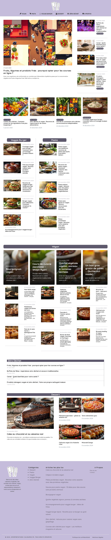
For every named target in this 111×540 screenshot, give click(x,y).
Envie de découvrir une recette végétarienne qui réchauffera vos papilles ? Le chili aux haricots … (101, 318)
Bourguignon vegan (13, 270)
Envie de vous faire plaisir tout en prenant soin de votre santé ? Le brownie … (101, 338)
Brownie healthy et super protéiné (101, 333)
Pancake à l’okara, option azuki (65, 314)
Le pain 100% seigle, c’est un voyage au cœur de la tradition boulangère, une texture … (29, 294)
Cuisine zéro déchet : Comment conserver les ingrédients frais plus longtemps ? (15, 123)
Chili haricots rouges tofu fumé (100, 311)
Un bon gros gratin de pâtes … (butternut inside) (94, 270)
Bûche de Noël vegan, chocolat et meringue (65, 336)
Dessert (32, 470)
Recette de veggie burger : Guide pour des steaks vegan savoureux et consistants (28, 187)
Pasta (32, 472)
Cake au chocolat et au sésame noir (25, 434)
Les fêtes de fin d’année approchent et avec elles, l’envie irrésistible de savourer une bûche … (65, 342)
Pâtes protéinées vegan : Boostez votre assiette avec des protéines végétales (63, 224)
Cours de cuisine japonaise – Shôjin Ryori (42, 266)
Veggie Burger (100, 66)
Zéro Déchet (100, 33)
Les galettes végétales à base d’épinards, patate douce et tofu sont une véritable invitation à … (65, 299)
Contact (92, 472)
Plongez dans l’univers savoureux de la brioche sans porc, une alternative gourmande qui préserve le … (101, 296)
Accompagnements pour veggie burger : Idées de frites (19, 230)
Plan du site (93, 470)
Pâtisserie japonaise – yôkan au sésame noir (69, 416)
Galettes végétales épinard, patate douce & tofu (65, 292)
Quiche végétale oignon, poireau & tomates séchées (68, 267)
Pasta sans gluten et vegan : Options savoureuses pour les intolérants (64, 205)
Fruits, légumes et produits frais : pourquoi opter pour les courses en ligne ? (37, 71)
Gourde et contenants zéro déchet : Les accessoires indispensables (68, 122)
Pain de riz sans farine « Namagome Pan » (29, 331)
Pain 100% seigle (30, 289)
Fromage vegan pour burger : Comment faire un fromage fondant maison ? (95, 121)
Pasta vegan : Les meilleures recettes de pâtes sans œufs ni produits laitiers (64, 151)
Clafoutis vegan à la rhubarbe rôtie (69, 443)
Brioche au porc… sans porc (101, 290)
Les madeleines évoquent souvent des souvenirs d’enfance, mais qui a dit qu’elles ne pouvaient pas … (29, 315)
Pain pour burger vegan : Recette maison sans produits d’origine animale (28, 169)
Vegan (32, 475)
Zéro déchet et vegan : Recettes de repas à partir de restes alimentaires (42, 123)
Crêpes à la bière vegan (55, 475)
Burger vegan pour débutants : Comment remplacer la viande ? (28, 204)
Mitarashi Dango (87, 442)
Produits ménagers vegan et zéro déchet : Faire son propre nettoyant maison (101, 81)
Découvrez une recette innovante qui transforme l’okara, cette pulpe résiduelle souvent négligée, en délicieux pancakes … (66, 321)
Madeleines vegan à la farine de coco (30, 308)
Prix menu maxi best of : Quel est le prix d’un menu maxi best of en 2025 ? (101, 61)
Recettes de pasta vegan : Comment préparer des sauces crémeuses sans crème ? (63, 170)
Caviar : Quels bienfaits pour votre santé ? (101, 44)
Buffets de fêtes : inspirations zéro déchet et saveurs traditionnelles (101, 27)
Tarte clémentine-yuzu (89, 416)
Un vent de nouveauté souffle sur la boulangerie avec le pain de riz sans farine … (30, 338)
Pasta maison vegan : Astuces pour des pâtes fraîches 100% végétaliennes (63, 188)
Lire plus (31, 296)
